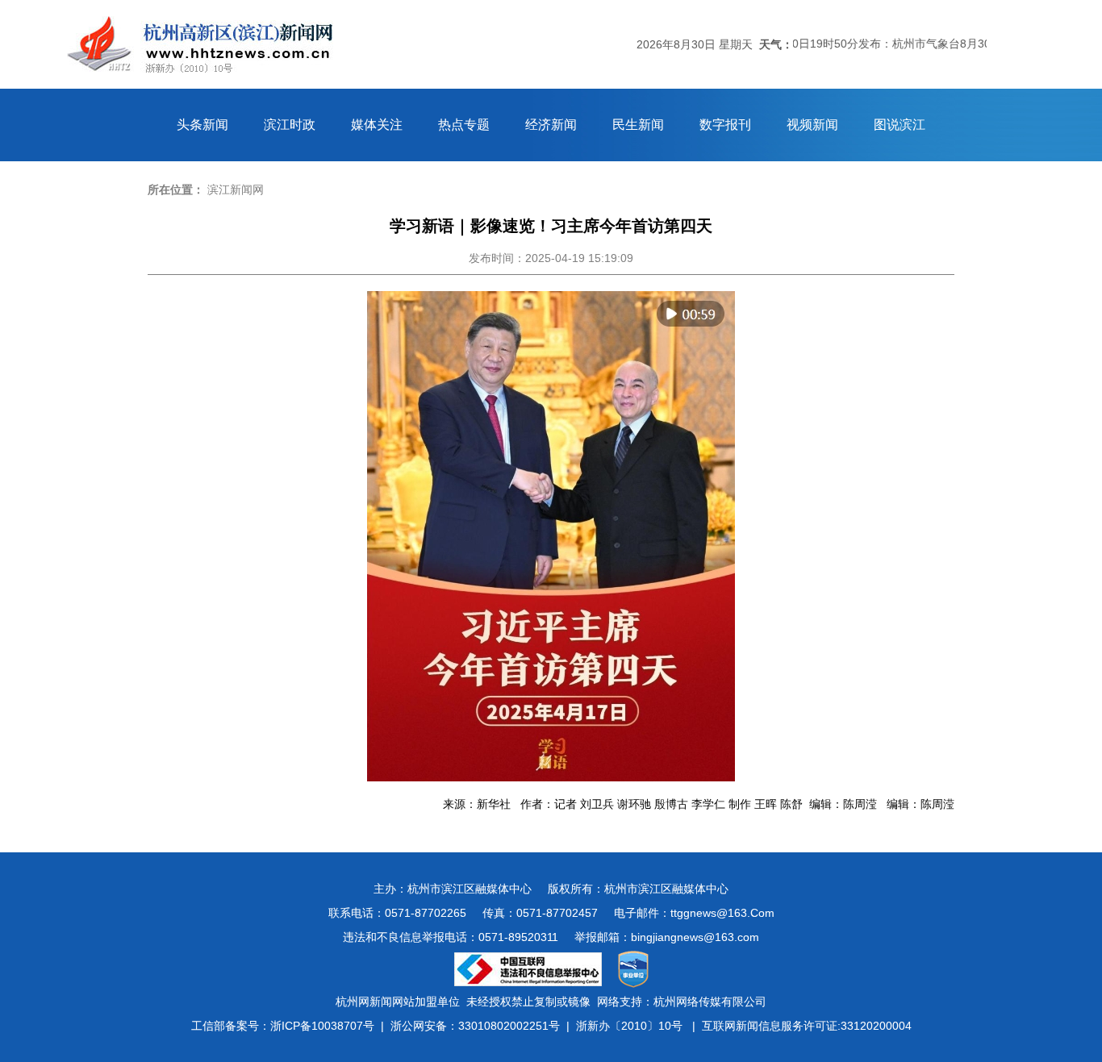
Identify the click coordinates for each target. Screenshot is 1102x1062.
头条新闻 (202, 124)
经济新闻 (551, 124)
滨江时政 (289, 124)
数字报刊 (725, 124)
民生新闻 (638, 124)
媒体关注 (377, 124)
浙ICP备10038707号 (322, 1025)
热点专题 (464, 124)
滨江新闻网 (235, 189)
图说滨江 (899, 124)
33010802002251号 (509, 1025)
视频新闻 (812, 124)
